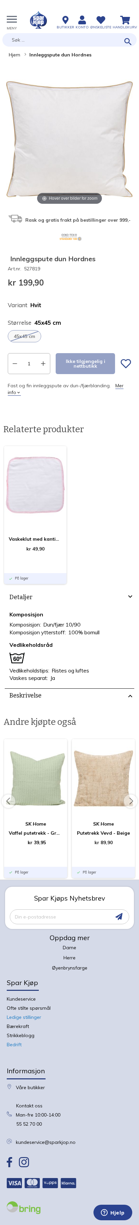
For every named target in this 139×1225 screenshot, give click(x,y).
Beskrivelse (25, 695)
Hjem (14, 55)
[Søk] (128, 42)
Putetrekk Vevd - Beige (103, 833)
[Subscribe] (119, 916)
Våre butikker (30, 1087)
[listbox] (69, 336)
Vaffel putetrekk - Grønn (35, 833)
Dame (69, 948)
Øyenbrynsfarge (69, 968)
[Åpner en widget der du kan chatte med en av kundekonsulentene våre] (112, 1213)
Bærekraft (18, 1026)
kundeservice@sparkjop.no (46, 1142)
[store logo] (38, 20)
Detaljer (20, 597)
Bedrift (14, 1045)
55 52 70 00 (29, 1124)
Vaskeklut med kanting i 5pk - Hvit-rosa (35, 539)
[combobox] (69, 40)
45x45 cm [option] (24, 336)
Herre (69, 958)
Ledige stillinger (24, 1017)
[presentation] (69, 598)
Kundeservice (21, 999)
